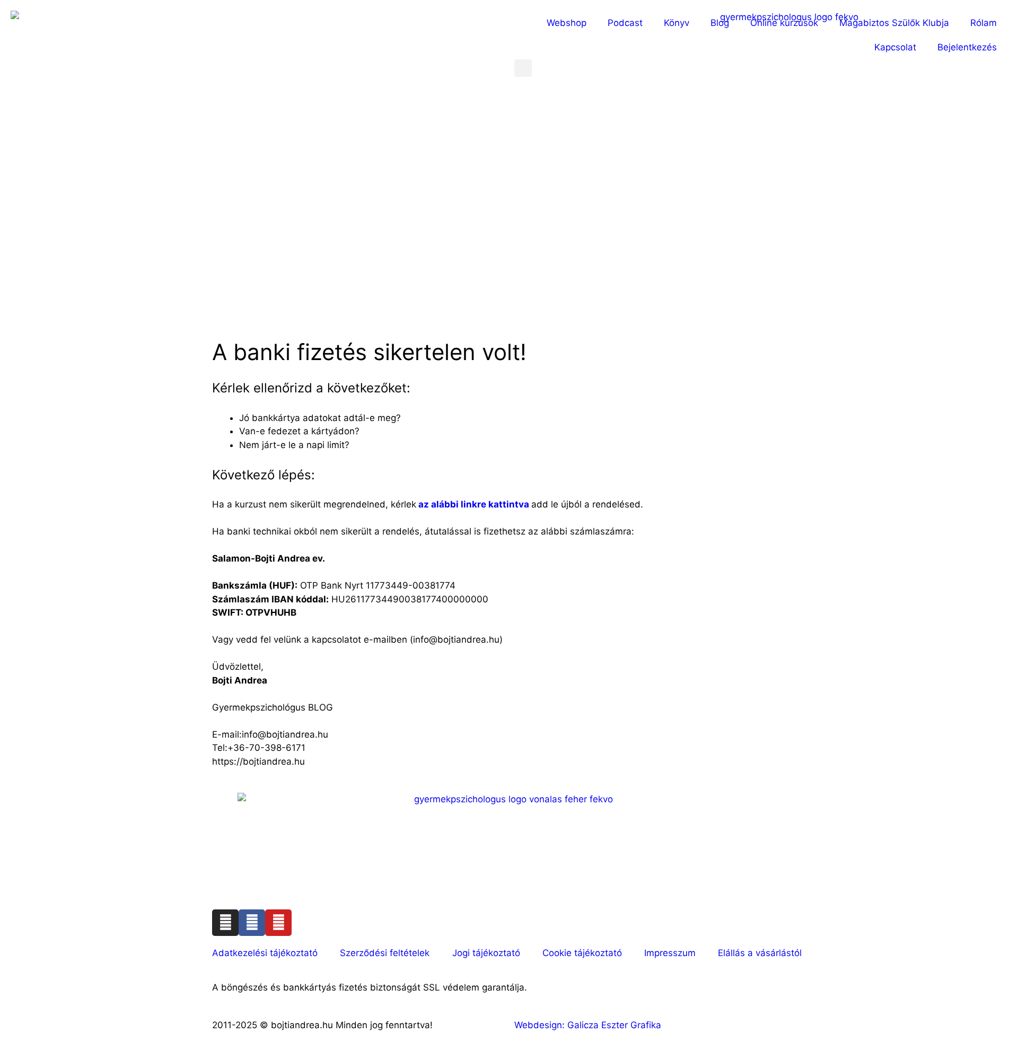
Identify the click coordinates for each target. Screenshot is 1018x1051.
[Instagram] (225, 922)
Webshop (566, 22)
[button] (523, 68)
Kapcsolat (895, 47)
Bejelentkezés (967, 47)
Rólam (983, 22)
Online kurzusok (784, 22)
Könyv (676, 22)
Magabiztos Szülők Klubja (894, 22)
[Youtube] (278, 922)
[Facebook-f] (252, 922)
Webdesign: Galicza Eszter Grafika (589, 1025)
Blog (719, 22)
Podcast (625, 22)
